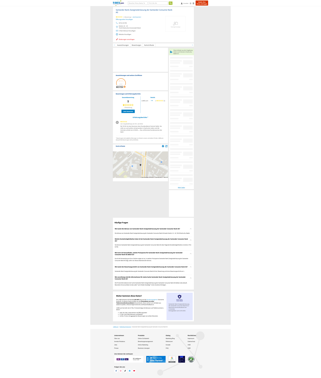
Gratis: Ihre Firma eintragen (202, 3)
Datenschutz (191, 341)
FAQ (167, 348)
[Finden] (170, 3)
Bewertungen (136, 45)
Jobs (115, 345)
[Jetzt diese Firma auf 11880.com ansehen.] (152, 100)
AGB (189, 345)
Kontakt (168, 345)
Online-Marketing (143, 345)
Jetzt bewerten (128, 111)
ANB (189, 348)
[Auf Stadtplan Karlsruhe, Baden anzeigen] (166, 146)
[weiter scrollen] (192, 45)
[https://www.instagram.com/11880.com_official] (120, 371)
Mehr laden (181, 187)
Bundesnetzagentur (152, 299)
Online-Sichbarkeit (143, 338)
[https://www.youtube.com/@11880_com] (134, 371)
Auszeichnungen (123, 45)
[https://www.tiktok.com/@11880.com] (125, 371)
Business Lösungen (144, 348)
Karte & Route (149, 45)
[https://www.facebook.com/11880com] (116, 371)
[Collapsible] (190, 228)
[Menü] (194, 3)
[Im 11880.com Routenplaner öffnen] (163, 145)
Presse (116, 348)
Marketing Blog (170, 338)
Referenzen (169, 341)
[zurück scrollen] (114, 45)
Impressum (191, 338)
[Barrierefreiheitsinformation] (191, 3)
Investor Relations (119, 341)
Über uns (117, 338)
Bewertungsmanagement (145, 341)
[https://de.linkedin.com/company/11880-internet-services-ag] (129, 371)
